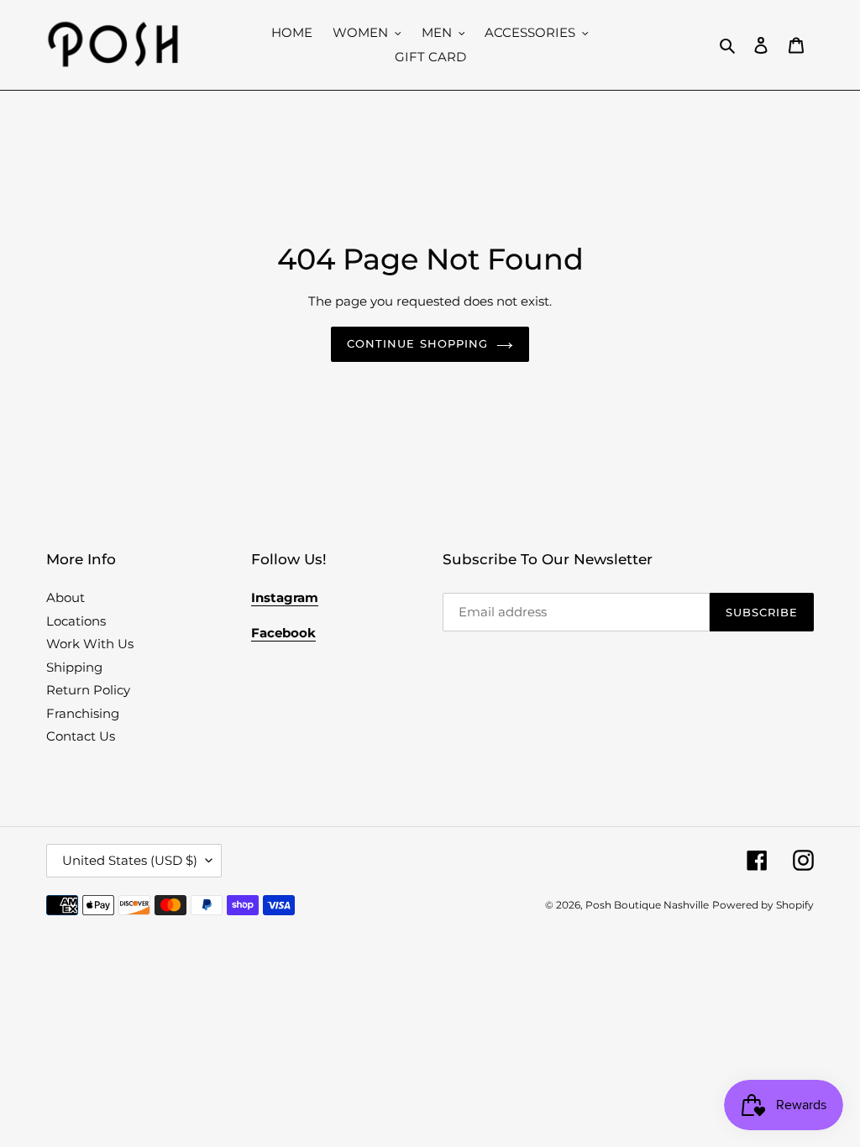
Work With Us (90, 644)
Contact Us (80, 736)
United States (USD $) (129, 860)
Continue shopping (417, 343)
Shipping (74, 667)
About (65, 597)
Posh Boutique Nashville (647, 904)
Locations (76, 621)
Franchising (82, 713)
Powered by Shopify (763, 904)
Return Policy (88, 690)
